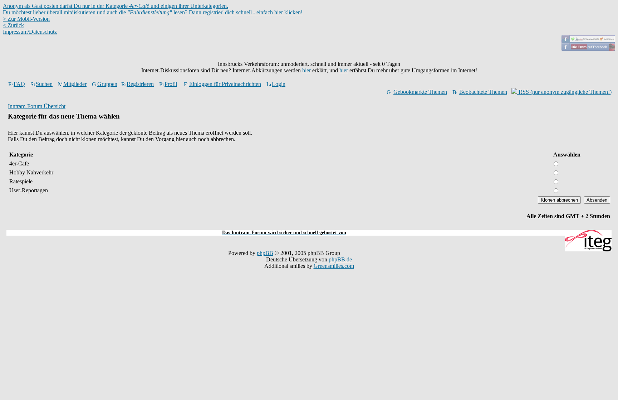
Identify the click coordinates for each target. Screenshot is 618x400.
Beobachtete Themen (483, 92)
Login (278, 84)
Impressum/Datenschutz (30, 32)
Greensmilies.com (334, 266)
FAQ (19, 84)
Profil (171, 84)
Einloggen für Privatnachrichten (225, 84)
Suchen (44, 84)
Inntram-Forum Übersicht (36, 106)
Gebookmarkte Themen (420, 92)
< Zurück (13, 25)
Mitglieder (75, 84)
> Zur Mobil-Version (26, 19)
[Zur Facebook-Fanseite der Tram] (588, 49)
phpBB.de (340, 259)
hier (306, 70)
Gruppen (107, 84)
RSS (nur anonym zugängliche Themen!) (564, 92)
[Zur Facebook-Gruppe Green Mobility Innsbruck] (588, 41)
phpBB (265, 253)
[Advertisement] (309, 225)
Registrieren (140, 84)
